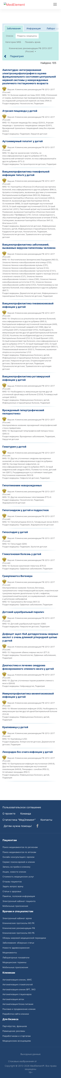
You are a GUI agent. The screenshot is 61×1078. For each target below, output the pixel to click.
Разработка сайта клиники (16, 1014)
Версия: (11, 89)
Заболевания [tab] (14, 28)
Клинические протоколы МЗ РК (18, 923)
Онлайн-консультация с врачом (18, 857)
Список (9, 36)
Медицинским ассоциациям (17, 1041)
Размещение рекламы (14, 1031)
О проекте (9, 813)
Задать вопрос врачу (13, 886)
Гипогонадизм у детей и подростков (25, 510)
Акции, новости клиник (14, 871)
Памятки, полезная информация (19, 896)
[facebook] (37, 826)
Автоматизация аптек (13, 999)
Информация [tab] (34, 28)
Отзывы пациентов (12, 881)
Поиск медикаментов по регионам (20, 847)
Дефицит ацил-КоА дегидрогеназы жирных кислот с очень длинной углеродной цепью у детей (30, 637)
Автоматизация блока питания (18, 1004)
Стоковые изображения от (22, 1061)
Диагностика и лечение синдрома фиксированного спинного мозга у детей (28, 667)
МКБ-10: (6, 95)
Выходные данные (30, 1054)
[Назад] (5, 56)
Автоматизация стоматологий (18, 984)
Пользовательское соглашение (22, 807)
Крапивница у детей (15, 727)
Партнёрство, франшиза (15, 1026)
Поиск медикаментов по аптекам (19, 852)
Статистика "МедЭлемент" (19, 819)
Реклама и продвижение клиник (19, 1009)
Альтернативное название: (14, 425)
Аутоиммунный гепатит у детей (22, 141)
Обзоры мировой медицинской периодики (24, 938)
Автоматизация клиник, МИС (17, 979)
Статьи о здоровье (12, 891)
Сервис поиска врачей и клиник (19, 862)
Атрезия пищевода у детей (19, 110)
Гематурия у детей (14, 446)
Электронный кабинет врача (17, 918)
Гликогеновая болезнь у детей (21, 554)
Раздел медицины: (10, 103)
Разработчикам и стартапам (17, 1036)
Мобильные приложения (15, 906)
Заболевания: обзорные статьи (18, 942)
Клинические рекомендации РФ (19, 928)
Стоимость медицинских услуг (18, 876)
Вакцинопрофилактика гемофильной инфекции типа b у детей (25, 173)
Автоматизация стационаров (17, 994)
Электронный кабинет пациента (19, 901)
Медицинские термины (14, 962)
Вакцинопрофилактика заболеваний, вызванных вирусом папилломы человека (28, 246)
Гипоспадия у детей (15, 532)
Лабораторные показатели (16, 957)
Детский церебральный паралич (23, 611)
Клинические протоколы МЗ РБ (19, 933)
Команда (25, 813)
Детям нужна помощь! (18, 826)
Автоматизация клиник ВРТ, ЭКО (19, 989)
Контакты (46, 819)
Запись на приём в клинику (16, 867)
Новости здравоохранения (16, 947)
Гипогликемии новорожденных (22, 485)
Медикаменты (10, 952)
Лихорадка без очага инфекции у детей (27, 751)
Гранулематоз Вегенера (17, 576)
